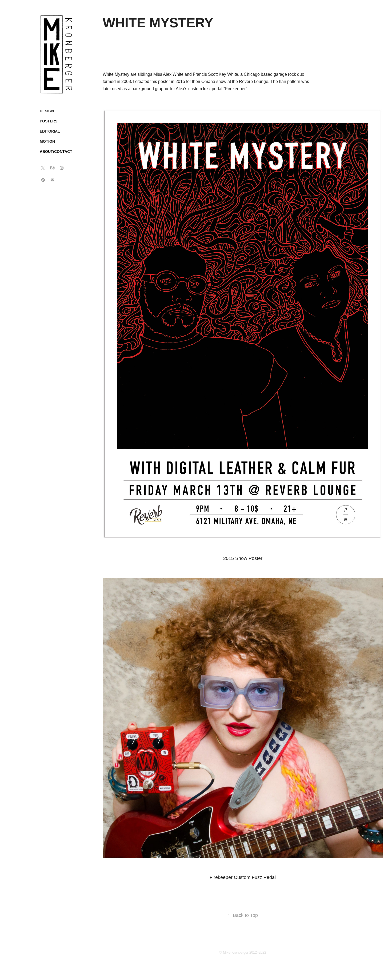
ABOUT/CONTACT (56, 151)
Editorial (50, 131)
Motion (47, 141)
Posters (48, 121)
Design (47, 111)
